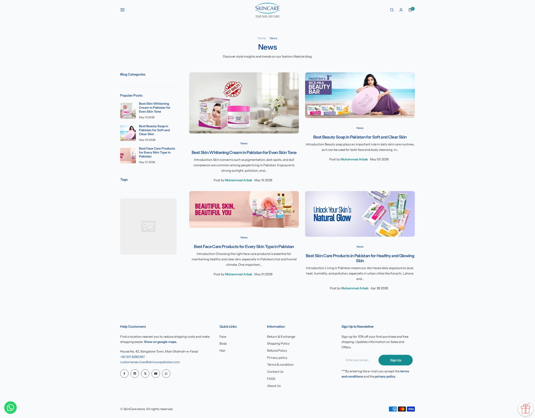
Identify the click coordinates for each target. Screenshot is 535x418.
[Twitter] (145, 373)
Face (222, 337)
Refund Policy (277, 351)
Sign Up (395, 360)
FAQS (271, 379)
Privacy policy (277, 358)
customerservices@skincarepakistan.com (150, 362)
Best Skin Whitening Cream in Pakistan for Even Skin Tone (244, 152)
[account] (401, 9)
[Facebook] (124, 373)
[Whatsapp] (166, 373)
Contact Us (275, 372)
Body (223, 343)
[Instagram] (135, 373)
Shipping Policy (278, 343)
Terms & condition (280, 364)
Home (262, 38)
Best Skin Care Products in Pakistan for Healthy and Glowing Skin (360, 258)
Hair (222, 351)
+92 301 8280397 (132, 357)
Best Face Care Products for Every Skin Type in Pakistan (244, 246)
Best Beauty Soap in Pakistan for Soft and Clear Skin (360, 137)
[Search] (391, 9)
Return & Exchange (281, 337)
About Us (274, 386)
